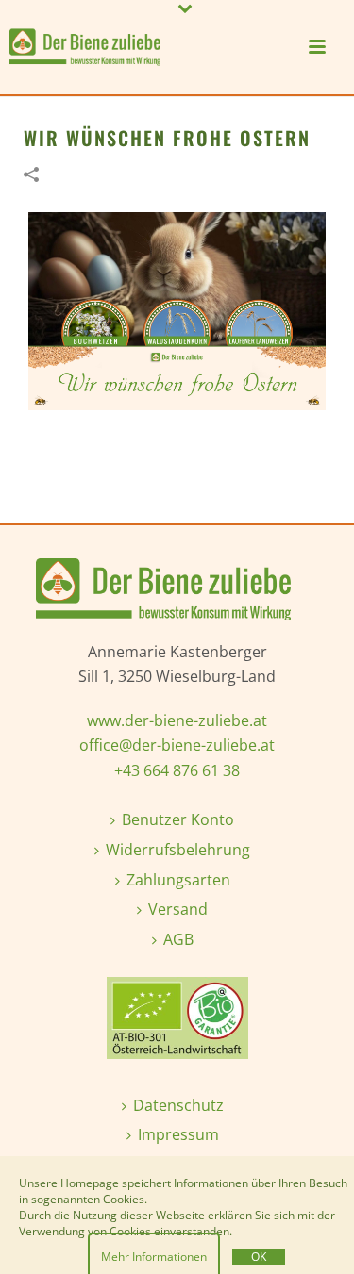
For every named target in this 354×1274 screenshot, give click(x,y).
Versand (178, 909)
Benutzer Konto (178, 819)
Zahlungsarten (178, 879)
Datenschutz (178, 1105)
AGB (178, 939)
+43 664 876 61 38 (177, 770)
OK (258, 1257)
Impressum (178, 1134)
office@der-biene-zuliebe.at (177, 745)
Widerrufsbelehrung (178, 849)
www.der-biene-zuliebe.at (177, 720)
